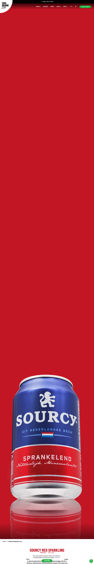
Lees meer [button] (57, 557)
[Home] (5, 5)
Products (38, 6)
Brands (52, 6)
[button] (91, 561)
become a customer (85, 6)
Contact (65, 6)
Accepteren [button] (47, 560)
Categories (45, 6)
